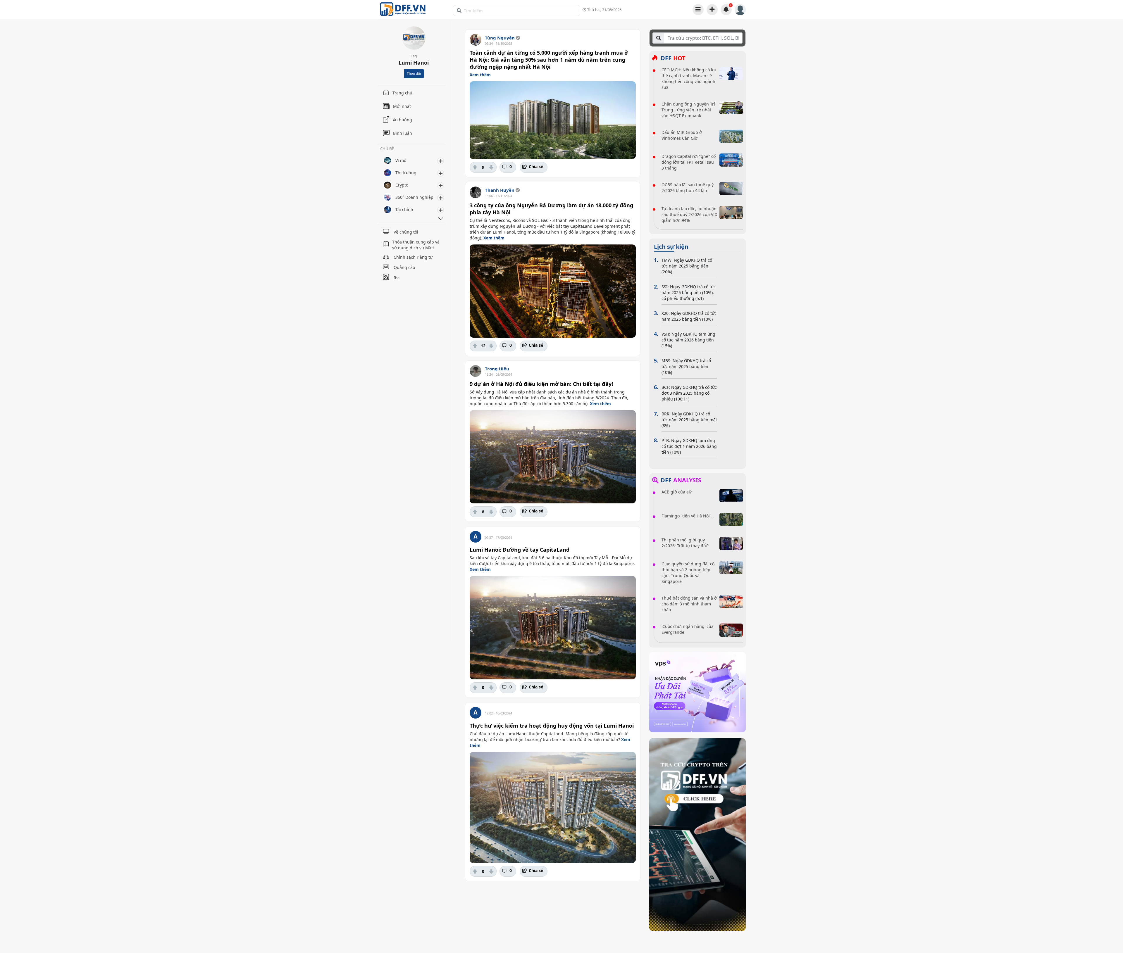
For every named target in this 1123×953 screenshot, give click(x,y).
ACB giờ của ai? (677, 492)
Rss (397, 277)
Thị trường (405, 172)
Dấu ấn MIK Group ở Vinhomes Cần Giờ (682, 135)
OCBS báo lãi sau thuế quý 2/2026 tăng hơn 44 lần (688, 187)
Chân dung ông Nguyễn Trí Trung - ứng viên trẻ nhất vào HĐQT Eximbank (688, 109)
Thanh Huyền (499, 190)
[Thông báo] (726, 9)
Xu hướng (402, 119)
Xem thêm (480, 74)
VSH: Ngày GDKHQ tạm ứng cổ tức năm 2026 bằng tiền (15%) (688, 339)
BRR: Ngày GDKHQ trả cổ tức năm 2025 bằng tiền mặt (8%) (689, 419)
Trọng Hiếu (497, 369)
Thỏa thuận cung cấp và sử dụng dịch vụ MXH (416, 245)
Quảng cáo (404, 267)
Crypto (401, 185)
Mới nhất (402, 106)
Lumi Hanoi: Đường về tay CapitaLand (519, 549)
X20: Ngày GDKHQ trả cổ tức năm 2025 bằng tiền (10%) (689, 316)
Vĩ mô (400, 160)
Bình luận (402, 133)
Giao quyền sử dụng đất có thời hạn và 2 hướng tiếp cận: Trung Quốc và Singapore (688, 572)
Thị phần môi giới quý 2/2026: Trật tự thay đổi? (685, 542)
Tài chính (404, 209)
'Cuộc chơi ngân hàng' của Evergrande (688, 629)
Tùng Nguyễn (500, 38)
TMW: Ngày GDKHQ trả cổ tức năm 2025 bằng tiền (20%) (687, 265)
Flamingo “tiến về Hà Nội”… (688, 516)
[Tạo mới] (712, 9)
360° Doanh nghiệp (414, 197)
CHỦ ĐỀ (387, 149)
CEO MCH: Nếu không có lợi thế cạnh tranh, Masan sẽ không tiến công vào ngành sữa (689, 78)
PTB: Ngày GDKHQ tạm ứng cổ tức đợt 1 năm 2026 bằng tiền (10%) (689, 446)
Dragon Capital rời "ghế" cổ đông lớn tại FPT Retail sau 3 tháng (689, 162)
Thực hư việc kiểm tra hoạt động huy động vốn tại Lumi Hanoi (552, 725)
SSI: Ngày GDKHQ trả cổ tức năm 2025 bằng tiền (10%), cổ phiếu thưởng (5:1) (689, 292)
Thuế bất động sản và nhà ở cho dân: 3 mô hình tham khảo (689, 603)
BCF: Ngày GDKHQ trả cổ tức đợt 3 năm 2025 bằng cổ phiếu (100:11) (689, 393)
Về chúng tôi (406, 232)
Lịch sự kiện (671, 247)
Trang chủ (402, 93)
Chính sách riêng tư (413, 257)
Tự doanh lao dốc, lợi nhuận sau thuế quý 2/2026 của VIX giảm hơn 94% (689, 214)
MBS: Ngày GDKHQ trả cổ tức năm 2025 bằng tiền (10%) (686, 366)
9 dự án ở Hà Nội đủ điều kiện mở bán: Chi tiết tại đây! (541, 383)
